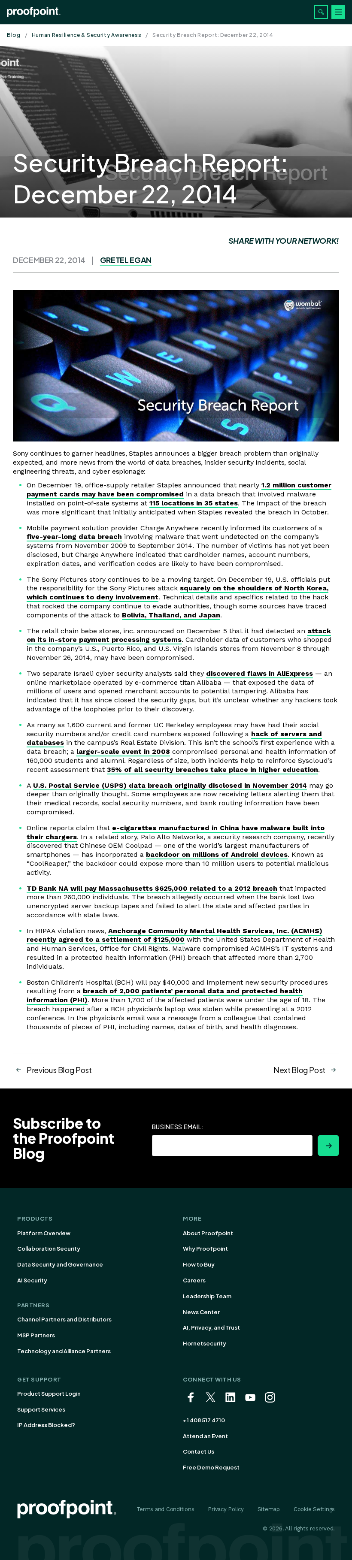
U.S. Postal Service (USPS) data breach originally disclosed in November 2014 (170, 785)
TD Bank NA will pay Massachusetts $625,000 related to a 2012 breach (152, 888)
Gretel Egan (126, 260)
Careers (194, 1280)
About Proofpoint (208, 1233)
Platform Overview (43, 1233)
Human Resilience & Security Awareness (87, 35)
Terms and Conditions (165, 1509)
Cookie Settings (314, 1509)
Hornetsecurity (204, 1343)
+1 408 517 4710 (204, 1420)
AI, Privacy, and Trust (211, 1327)
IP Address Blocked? (46, 1424)
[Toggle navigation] (338, 12)
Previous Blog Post (59, 1070)
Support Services (41, 1409)
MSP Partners (36, 1335)
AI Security (32, 1280)
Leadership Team (207, 1296)
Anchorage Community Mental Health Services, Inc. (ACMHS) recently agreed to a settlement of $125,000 (174, 935)
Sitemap (269, 1509)
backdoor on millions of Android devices (217, 854)
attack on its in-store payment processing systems (179, 635)
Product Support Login (49, 1393)
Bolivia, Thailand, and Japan (171, 615)
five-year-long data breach (74, 536)
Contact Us (198, 1451)
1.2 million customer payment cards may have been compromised (179, 489)
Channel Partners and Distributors (64, 1319)
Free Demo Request (211, 1467)
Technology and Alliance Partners (64, 1351)
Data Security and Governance (60, 1264)
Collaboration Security (48, 1248)
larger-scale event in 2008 (123, 751)
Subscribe (328, 1145)
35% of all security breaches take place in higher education (212, 769)
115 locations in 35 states (193, 503)
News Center (201, 1312)
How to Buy (199, 1264)
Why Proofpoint (205, 1248)
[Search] (321, 12)
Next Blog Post (299, 1070)
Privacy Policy (225, 1509)
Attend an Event (205, 1436)
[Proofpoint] (34, 12)
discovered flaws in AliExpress (259, 673)
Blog (14, 35)
